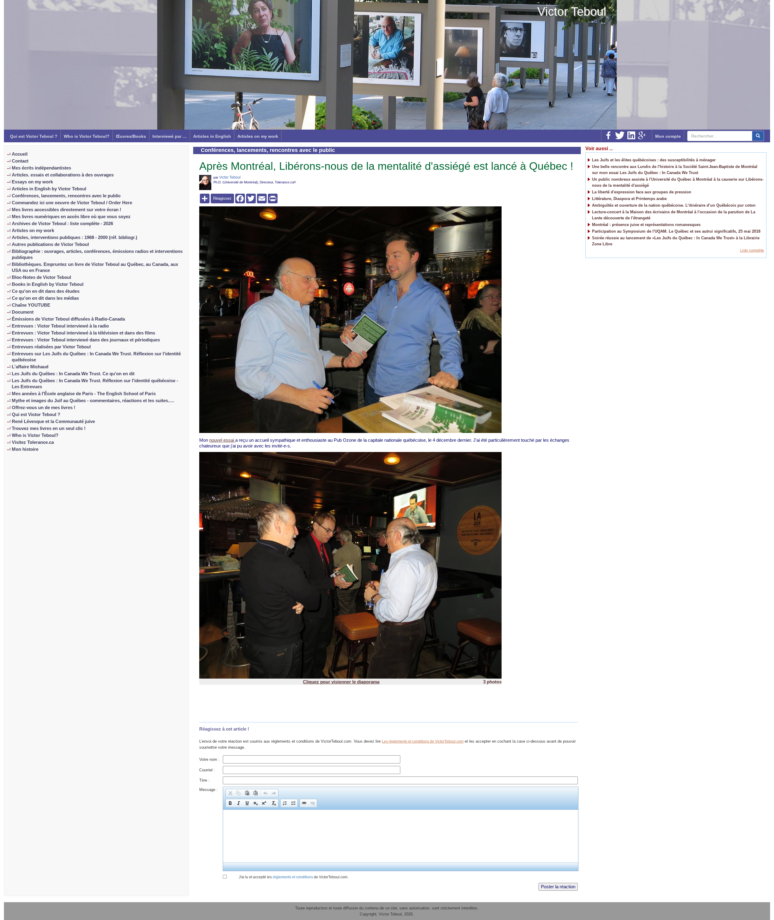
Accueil (20, 154)
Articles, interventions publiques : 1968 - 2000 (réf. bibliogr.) (74, 237)
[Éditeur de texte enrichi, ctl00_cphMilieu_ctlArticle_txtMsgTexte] (400, 836)
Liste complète (752, 250)
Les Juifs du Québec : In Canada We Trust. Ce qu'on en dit (73, 373)
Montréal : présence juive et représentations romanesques (646, 224)
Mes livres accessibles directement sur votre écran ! (66, 209)
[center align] (758, 136)
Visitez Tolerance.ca (33, 442)
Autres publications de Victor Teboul (50, 244)
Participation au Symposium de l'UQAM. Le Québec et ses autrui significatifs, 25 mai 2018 (676, 231)
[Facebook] (608, 135)
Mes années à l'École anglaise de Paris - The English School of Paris (84, 393)
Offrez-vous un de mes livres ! (43, 407)
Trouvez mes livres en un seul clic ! (49, 428)
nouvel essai (222, 440)
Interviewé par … (169, 136)
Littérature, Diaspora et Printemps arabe (629, 198)
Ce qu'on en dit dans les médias (45, 298)
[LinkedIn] (631, 135)
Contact (20, 161)
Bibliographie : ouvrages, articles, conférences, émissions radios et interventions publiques (97, 254)
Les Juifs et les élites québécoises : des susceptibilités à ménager (654, 160)
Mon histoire (25, 449)
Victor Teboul (571, 11)
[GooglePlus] (642, 135)
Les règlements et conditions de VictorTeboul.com (422, 741)
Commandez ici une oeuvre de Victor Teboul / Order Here (72, 202)
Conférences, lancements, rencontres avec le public (66, 195)
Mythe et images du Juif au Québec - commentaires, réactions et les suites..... (93, 400)
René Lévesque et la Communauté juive (53, 421)
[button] (230, 793)
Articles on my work (257, 136)
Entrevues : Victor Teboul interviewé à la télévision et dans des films (83, 333)
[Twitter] (620, 135)
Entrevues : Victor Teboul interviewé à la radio (60, 326)
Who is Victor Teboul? (86, 136)
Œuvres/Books (131, 136)
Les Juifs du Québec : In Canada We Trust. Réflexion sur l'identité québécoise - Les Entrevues (95, 383)
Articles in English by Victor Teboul (49, 188)
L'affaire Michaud (30, 366)
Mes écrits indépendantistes (41, 168)
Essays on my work (32, 181)
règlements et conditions (293, 877)
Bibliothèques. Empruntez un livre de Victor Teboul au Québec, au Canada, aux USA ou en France (95, 267)
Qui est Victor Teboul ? (33, 136)
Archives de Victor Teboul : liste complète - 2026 (62, 223)
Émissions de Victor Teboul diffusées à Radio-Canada (68, 319)
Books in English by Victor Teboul (47, 284)
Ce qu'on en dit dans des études (46, 291)
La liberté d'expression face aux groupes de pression (641, 192)
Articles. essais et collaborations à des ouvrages (63, 175)
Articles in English (212, 136)
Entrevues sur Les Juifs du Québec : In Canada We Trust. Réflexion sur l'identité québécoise (96, 356)
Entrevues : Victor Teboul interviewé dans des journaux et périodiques (86, 339)
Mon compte (668, 136)
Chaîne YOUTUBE (31, 305)
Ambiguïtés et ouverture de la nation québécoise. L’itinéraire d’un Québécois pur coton (674, 205)
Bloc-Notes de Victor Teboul (41, 277)
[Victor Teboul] (205, 182)
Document (23, 312)
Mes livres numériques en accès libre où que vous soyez (71, 216)
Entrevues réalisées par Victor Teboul (51, 346)
